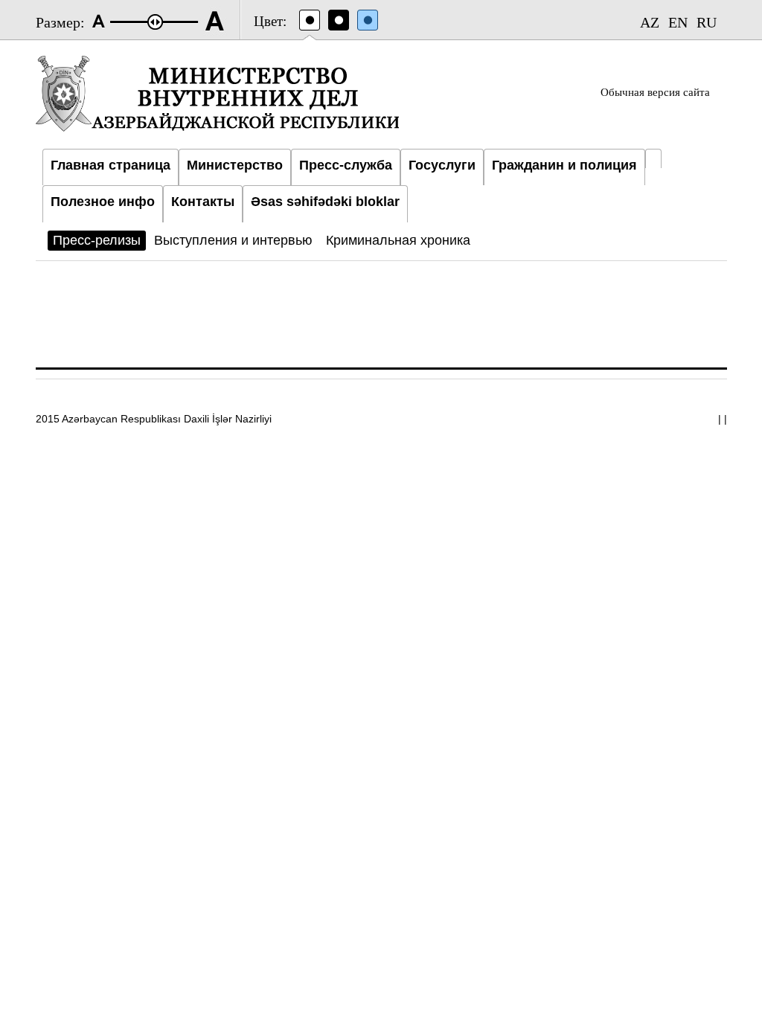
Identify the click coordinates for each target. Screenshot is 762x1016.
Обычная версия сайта (655, 92)
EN (678, 22)
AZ (649, 22)
